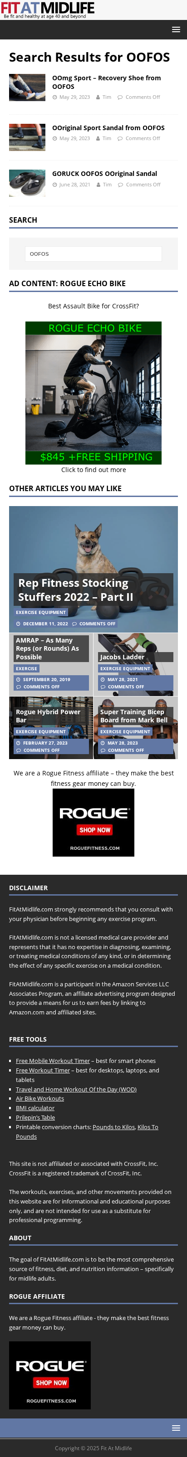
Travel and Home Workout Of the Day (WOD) (76, 1089)
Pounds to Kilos (114, 1127)
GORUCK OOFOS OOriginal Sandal (104, 173)
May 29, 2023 (74, 96)
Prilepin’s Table (35, 1117)
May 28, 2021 (123, 679)
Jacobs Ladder (122, 657)
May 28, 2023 (123, 743)
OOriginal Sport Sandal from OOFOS (108, 127)
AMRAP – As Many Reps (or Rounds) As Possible (47, 648)
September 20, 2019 (46, 679)
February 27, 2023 (45, 743)
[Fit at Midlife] (93, 14)
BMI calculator (35, 1108)
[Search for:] (94, 254)
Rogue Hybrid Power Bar (48, 715)
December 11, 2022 (45, 623)
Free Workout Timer (43, 1070)
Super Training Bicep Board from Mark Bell (133, 715)
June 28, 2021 (74, 184)
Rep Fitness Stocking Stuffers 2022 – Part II (75, 589)
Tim (107, 96)
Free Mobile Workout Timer (53, 1061)
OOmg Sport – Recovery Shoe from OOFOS (106, 81)
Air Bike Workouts (40, 1098)
